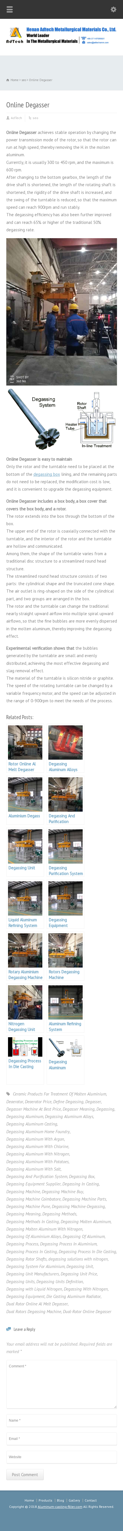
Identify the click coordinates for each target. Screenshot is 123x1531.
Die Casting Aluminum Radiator (73, 1296)
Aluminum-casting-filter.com (60, 1506)
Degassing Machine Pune (28, 1206)
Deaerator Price (38, 1101)
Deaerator (14, 1101)
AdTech (16, 118)
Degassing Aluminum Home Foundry (38, 1131)
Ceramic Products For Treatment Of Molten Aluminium (59, 1094)
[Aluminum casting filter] (61, 43)
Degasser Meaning (79, 1109)
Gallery (74, 1500)
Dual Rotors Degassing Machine (33, 1311)
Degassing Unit (79, 1266)
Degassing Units (20, 1281)
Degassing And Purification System (36, 1176)
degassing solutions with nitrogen (78, 1259)
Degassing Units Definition (59, 1281)
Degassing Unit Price (79, 1274)
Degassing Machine (23, 1191)
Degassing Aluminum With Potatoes (37, 1161)
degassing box (46, 474)
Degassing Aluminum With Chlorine (37, 1146)
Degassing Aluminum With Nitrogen (37, 1154)
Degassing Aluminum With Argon (35, 1139)
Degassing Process (22, 1244)
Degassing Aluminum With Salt (33, 1169)
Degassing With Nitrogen (86, 1289)
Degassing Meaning (23, 1214)
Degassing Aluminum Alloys (69, 1116)
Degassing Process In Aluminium (68, 1244)
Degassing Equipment (25, 1296)
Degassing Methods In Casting (32, 1221)
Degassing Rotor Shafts (26, 1259)
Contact (91, 1500)
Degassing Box (81, 1176)
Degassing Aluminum (24, 1116)
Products (45, 1500)
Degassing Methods (59, 1214)
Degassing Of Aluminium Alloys (33, 1236)
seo (35, 118)
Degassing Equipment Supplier (33, 1184)
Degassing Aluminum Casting (31, 1124)
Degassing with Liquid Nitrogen (34, 1289)
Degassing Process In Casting (31, 1251)
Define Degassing (68, 1101)
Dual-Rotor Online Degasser (87, 1311)
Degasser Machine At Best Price (33, 1109)
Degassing (105, 1109)
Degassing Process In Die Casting (87, 1251)
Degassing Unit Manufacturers (32, 1274)
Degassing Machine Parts (84, 1199)
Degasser (93, 1101)
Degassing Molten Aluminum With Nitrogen (44, 1229)
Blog (60, 1500)
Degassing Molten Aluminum (86, 1221)
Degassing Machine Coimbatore (33, 1199)
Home (29, 1500)
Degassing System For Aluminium (35, 1266)
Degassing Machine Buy (62, 1191)
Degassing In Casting (80, 1184)
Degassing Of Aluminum (84, 1236)
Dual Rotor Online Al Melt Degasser (37, 1304)
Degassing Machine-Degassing (78, 1206)
